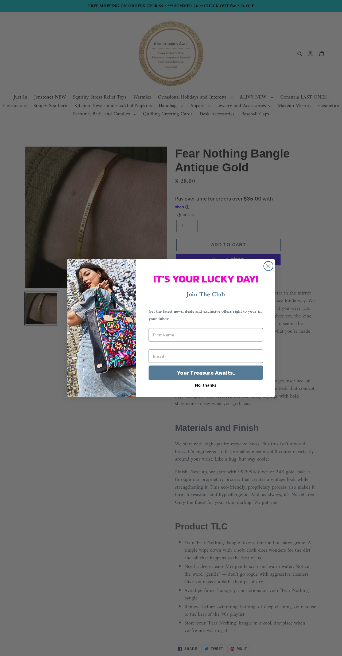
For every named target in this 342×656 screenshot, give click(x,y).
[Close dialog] (268, 266)
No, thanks (205, 385)
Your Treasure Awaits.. (206, 373)
